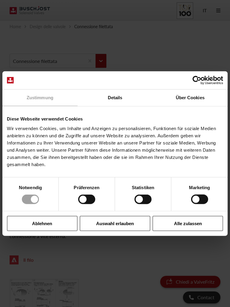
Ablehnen (42, 223)
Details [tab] (115, 97)
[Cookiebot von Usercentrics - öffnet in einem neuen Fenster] (197, 80)
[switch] (86, 199)
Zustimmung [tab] (40, 97)
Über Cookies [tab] (190, 97)
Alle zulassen (188, 223)
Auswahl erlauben (115, 223)
